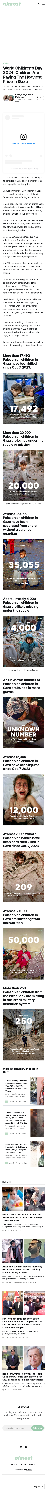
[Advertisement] (23, 32)
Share (39, 98)
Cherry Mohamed (24, 95)
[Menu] (43, 4)
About (23, 1464)
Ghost (29, 1469)
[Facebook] (26, 1447)
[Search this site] (39, 4)
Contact (32, 1464)
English (37, 1487)
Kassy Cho (20, 94)
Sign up (14, 1464)
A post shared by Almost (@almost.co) (23, 169)
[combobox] (39, 1486)
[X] (21, 1447)
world (6, 63)
